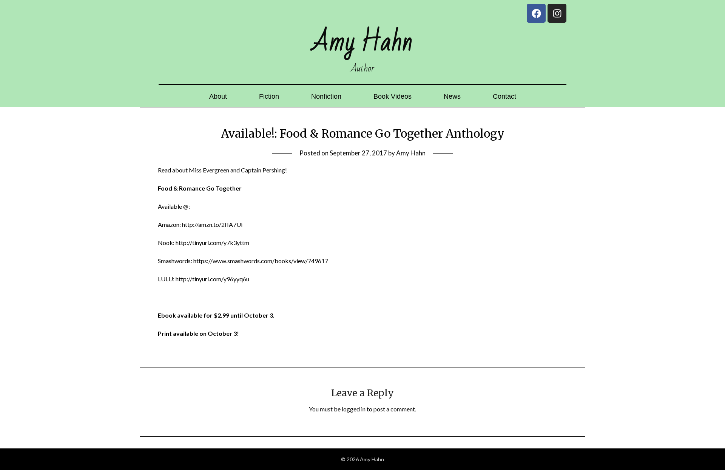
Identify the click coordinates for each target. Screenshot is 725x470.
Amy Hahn (411, 153)
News (452, 96)
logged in (354, 409)
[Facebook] (536, 13)
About (218, 96)
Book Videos (392, 96)
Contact (504, 96)
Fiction (269, 96)
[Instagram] (557, 13)
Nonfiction (326, 96)
